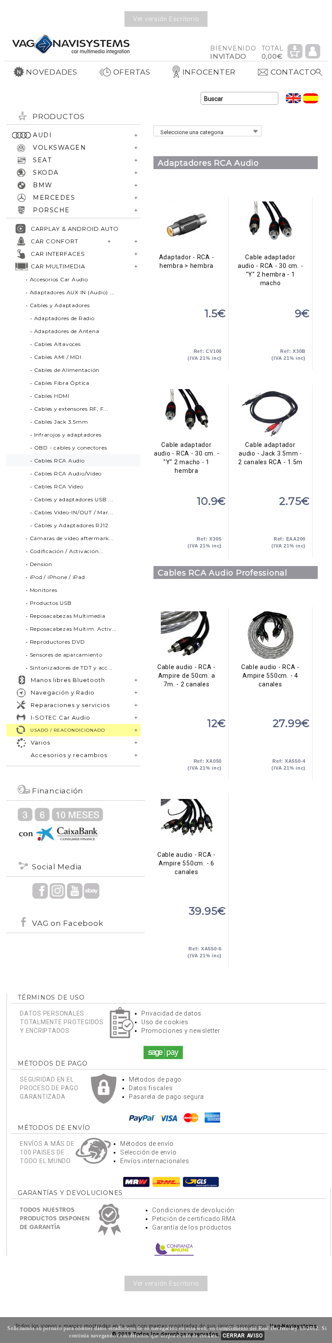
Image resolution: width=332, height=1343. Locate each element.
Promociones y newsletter (180, 1030)
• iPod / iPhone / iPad (55, 577)
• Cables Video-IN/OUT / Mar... (71, 512)
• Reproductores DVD (55, 641)
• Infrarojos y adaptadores (66, 434)
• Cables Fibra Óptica (59, 383)
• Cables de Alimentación (64, 370)
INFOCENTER (209, 72)
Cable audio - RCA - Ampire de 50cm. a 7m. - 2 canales (186, 635)
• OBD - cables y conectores (68, 447)
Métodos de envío (147, 1143)
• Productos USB (48, 603)
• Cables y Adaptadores (58, 305)
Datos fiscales (151, 1088)
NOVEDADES (51, 72)
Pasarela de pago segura (166, 1096)
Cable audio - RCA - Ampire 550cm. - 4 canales (270, 635)
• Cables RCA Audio (57, 460)
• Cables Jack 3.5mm (59, 421)
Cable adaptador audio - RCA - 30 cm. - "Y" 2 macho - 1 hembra (186, 413)
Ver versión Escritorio (166, 19)
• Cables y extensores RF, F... (69, 409)
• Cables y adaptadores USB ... (71, 499)
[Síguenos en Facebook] (40, 890)
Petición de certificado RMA (194, 1218)
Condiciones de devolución (193, 1210)
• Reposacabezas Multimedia (65, 616)
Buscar (319, 72)
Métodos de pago (155, 1079)
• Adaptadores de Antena (64, 331)
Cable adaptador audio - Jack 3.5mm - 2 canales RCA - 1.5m (270, 413)
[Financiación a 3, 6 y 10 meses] (60, 824)
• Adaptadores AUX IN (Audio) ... (70, 292)
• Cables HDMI (50, 396)
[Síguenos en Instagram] (57, 890)
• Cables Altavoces (55, 344)
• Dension (39, 564)
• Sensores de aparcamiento (64, 654)
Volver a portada (70, 44)
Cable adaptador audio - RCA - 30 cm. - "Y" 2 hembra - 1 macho (270, 225)
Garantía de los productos (192, 1227)
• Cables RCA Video (56, 486)
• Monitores (41, 590)
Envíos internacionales (154, 1160)
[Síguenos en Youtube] (75, 890)
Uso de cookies (164, 1022)
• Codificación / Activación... (65, 551)
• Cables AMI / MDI (56, 357)
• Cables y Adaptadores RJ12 (69, 525)
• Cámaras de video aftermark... (70, 538)
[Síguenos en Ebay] (91, 890)
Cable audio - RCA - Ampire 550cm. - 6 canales (186, 822)
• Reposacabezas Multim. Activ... (71, 629)
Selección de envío (148, 1152)
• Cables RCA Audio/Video (66, 473)
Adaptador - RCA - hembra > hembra (186, 225)
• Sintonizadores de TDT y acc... (69, 667)
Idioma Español (310, 98)
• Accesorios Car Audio (57, 279)
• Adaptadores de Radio (62, 318)
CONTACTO (293, 72)
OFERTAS (131, 72)
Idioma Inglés (293, 98)
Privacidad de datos (171, 1013)
